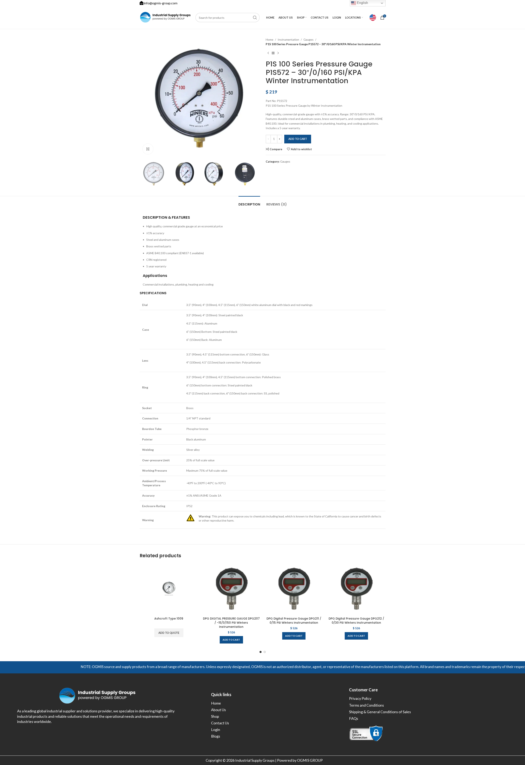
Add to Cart (297, 138)
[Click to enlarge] (148, 149)
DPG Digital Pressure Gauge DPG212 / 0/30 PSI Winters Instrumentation (356, 620)
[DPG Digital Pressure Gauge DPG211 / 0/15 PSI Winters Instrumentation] (294, 589)
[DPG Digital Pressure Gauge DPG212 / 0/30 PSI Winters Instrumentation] (356, 589)
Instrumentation (288, 39)
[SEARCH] (255, 17)
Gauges (308, 39)
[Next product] (278, 53)
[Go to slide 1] (261, 652)
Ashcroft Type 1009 (168, 618)
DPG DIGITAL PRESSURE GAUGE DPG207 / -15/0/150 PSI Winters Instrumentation (231, 622)
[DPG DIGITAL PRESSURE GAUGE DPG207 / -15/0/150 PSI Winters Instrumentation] (231, 589)
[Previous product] (268, 53)
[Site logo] (165, 17)
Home (269, 39)
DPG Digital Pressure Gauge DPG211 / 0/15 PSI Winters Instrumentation (294, 620)
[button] (231, 639)
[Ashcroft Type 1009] (169, 589)
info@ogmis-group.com (160, 3)
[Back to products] (273, 53)
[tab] (249, 202)
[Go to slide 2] (265, 652)
